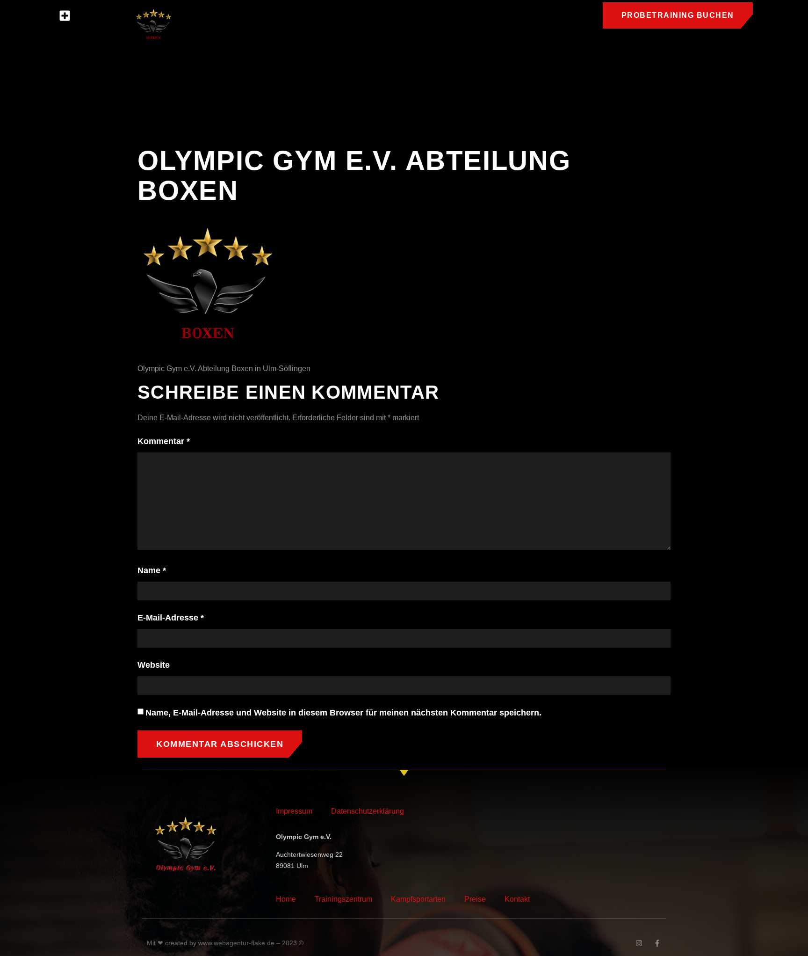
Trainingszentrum (343, 899)
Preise (475, 899)
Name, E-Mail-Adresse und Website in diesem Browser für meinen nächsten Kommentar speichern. (343, 712)
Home (286, 899)
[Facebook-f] (657, 943)
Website (153, 665)
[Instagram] (638, 943)
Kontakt (517, 899)
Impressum (294, 811)
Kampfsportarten (418, 899)
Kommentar (163, 441)
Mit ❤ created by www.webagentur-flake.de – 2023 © (225, 943)
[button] (65, 16)
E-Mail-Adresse (170, 617)
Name (151, 570)
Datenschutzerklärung (367, 811)
